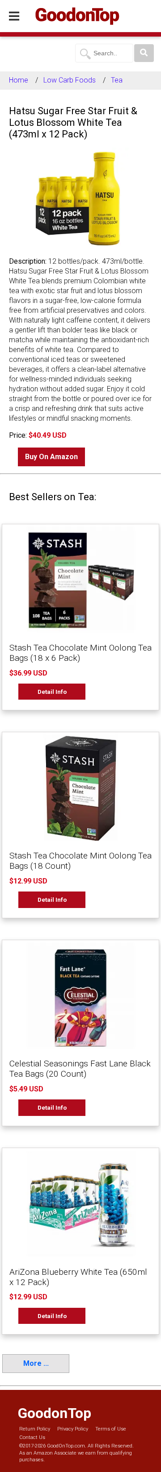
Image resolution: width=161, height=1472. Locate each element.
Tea (117, 80)
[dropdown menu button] (14, 16)
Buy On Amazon (51, 456)
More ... (36, 1363)
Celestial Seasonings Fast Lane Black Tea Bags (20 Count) (80, 1068)
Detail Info (52, 691)
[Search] (144, 53)
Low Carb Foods (69, 80)
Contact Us (32, 1437)
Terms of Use (110, 1429)
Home (18, 80)
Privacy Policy (72, 1429)
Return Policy (34, 1429)
